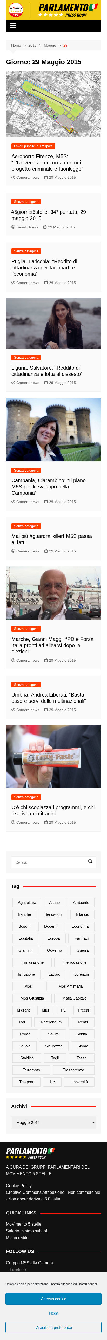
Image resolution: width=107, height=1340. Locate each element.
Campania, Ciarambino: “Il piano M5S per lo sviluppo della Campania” (48, 487)
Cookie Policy (19, 1185)
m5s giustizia (32, 998)
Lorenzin (81, 974)
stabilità (27, 1058)
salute (53, 1034)
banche (24, 914)
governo (54, 950)
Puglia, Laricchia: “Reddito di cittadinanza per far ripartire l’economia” (44, 268)
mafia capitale (74, 998)
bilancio (82, 914)
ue (52, 1082)
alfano (54, 902)
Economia (80, 926)
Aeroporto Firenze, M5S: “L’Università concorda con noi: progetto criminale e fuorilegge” (47, 162)
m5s (28, 986)
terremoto (31, 1070)
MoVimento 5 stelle (23, 1224)
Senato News (27, 227)
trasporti (26, 1082)
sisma (82, 1046)
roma (25, 1034)
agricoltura (27, 902)
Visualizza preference (53, 1327)
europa (54, 938)
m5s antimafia (70, 986)
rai (22, 1022)
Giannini (25, 950)
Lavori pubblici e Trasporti (33, 146)
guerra (83, 950)
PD (63, 1010)
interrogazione (74, 962)
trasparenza (73, 1070)
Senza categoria (26, 202)
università (79, 1082)
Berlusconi (53, 914)
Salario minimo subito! (26, 1231)
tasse (82, 1058)
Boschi (24, 926)
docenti (50, 926)
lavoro (54, 974)
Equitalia (25, 938)
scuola (24, 1046)
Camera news (27, 177)
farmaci (82, 938)
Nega (53, 1313)
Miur (45, 1010)
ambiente (81, 902)
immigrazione (32, 962)
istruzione (26, 974)
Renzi (83, 1022)
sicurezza (53, 1046)
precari (84, 1010)
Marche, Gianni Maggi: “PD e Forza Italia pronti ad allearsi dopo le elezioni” (52, 645)
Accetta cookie (53, 1299)
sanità (81, 1034)
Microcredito (17, 1237)
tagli (55, 1058)
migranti (23, 1010)
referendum (51, 1022)
